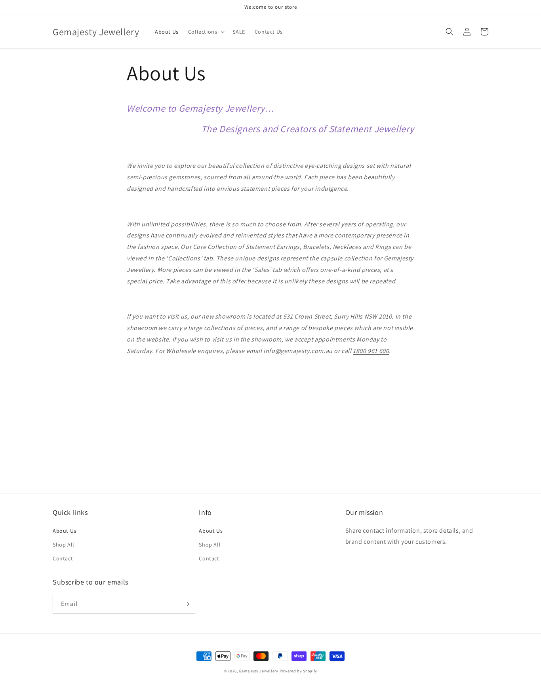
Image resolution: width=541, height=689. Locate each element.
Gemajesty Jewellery (258, 671)
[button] (205, 31)
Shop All (63, 544)
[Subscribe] (186, 604)
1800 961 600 (371, 351)
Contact (63, 558)
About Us (64, 530)
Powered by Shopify (299, 671)
